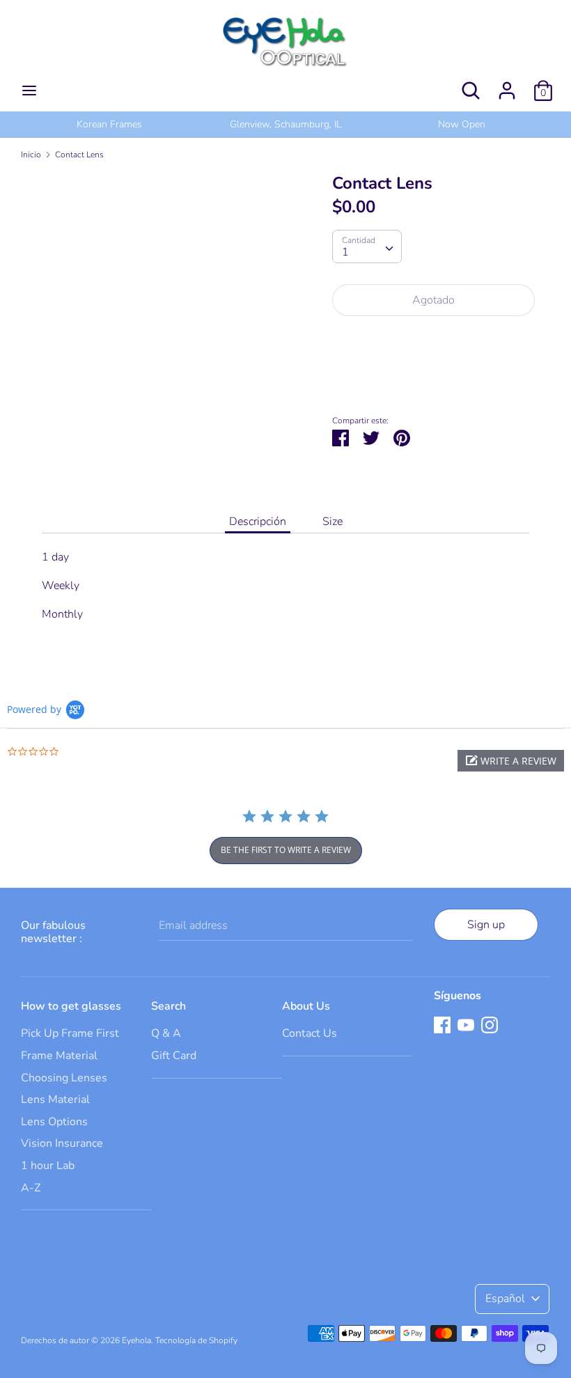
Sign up (486, 924)
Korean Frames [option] (109, 124)
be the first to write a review (286, 850)
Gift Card (173, 1055)
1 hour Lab (48, 1165)
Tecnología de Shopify (196, 1340)
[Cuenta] (507, 85)
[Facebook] (442, 1024)
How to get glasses (71, 1006)
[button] (510, 761)
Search (168, 1006)
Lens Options (54, 1121)
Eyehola (136, 1340)
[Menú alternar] (29, 90)
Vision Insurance (62, 1143)
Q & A (166, 1033)
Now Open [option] (461, 124)
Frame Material (59, 1055)
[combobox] (367, 246)
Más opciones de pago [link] (433, 375)
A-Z (30, 1188)
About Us (306, 1006)
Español (505, 1298)
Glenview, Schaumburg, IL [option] (285, 124)
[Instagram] (489, 1024)
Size (332, 521)
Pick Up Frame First (70, 1033)
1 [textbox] (345, 252)
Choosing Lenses (64, 1078)
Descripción (257, 521)
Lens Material (55, 1099)
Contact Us (309, 1033)
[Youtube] (465, 1024)
